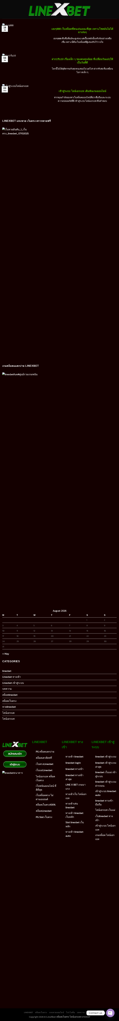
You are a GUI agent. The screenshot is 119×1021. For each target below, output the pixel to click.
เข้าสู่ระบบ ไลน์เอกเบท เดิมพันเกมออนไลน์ (82, 91)
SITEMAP (85, 1017)
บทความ (7, 689)
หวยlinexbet (9, 707)
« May (5, 654)
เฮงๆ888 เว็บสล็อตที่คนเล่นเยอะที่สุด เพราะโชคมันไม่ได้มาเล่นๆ (82, 30)
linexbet (6, 671)
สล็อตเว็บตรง (9, 701)
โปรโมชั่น (70, 1012)
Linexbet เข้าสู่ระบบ (13, 683)
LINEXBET (28, 1012)
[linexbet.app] (60, 9)
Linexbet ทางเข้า (11, 677)
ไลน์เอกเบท (8, 719)
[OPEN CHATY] (110, 1013)
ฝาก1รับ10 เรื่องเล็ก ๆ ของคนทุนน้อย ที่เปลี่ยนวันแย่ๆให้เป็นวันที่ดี (82, 61)
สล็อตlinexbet (10, 695)
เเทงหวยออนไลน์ (56, 1012)
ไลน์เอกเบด (8, 713)
